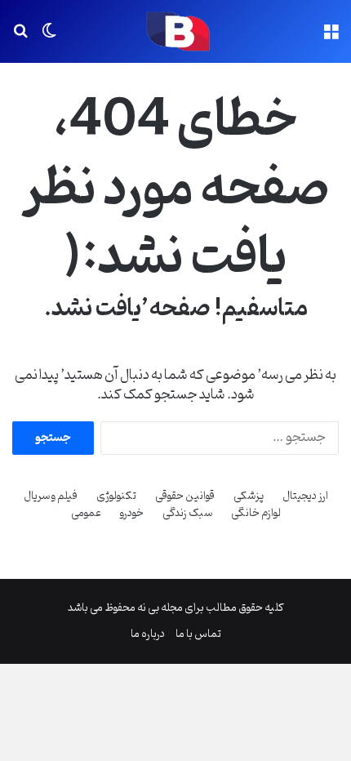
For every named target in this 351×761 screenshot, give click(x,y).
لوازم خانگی (256, 513)
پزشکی (248, 496)
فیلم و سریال (51, 496)
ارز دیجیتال (305, 496)
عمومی (86, 513)
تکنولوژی (116, 496)
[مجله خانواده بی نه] (175, 31)
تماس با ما (198, 634)
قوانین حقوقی (185, 496)
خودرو (132, 513)
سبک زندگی (187, 513)
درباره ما (148, 634)
